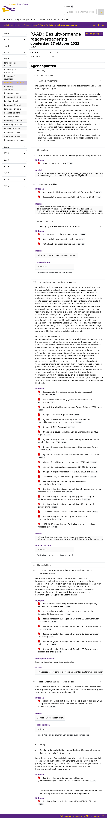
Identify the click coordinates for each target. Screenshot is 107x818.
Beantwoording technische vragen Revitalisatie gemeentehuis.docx (61, 482)
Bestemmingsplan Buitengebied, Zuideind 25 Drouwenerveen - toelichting (69, 635)
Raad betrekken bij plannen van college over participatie (63, 735)
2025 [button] (6, 39)
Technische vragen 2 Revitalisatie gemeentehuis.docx (69, 512)
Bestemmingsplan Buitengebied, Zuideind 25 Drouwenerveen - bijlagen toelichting (69, 650)
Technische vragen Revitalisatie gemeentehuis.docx (69, 476)
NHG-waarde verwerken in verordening (55, 272)
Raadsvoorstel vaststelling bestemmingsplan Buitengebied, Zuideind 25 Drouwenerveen (67, 605)
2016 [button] (6, 179)
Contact (64, 19)
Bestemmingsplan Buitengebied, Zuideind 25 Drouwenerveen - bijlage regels (69, 642)
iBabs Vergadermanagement (72, 816)
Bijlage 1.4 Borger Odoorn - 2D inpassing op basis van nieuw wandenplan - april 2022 (68, 440)
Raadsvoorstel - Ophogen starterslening (63, 234)
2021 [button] (6, 146)
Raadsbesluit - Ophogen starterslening (63, 239)
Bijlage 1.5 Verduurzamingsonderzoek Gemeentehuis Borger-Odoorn (68, 448)
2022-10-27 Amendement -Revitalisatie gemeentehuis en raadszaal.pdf (67, 525)
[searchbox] (80, 12)
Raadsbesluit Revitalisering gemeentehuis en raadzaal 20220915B (65, 400)
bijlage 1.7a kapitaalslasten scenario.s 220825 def (69, 467)
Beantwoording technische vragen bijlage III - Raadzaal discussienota (66, 505)
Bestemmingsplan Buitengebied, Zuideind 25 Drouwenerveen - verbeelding (69, 620)
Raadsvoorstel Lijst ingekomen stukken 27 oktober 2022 (71, 192)
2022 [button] (6, 59)
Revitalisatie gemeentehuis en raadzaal (55, 555)
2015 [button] (6, 186)
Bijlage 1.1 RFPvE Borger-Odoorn (60, 415)
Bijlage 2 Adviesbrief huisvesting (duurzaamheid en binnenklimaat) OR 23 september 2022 (64, 420)
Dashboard (7, 19)
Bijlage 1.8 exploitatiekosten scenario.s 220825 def (69, 472)
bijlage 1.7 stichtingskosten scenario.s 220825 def (69, 462)
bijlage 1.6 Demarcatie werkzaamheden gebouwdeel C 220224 (69, 455)
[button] (101, 12)
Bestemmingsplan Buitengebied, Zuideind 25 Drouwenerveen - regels (69, 627)
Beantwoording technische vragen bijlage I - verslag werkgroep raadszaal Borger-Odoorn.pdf (69, 490)
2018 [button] (6, 166)
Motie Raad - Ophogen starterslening (63, 244)
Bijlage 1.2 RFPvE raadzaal (58, 427)
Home (20, 25)
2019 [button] (6, 159)
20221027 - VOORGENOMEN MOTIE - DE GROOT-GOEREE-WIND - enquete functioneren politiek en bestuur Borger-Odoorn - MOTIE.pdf (70, 704)
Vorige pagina (95, 33)
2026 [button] (6, 33)
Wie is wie (52, 19)
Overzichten (37, 19)
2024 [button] (6, 46)
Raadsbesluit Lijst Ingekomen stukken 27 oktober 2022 (71, 197)
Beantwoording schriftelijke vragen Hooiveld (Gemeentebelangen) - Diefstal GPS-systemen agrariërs (66, 779)
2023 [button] (6, 52)
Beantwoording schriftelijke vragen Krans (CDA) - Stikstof (67, 802)
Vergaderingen (22, 19)
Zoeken (67, 6)
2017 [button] (6, 173)
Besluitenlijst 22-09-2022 (57, 163)
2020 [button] (6, 153)
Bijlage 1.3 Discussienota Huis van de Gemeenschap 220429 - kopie (69, 433)
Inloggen (97, 816)
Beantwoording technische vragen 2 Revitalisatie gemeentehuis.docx (62, 517)
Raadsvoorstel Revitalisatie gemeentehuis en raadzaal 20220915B (65, 393)
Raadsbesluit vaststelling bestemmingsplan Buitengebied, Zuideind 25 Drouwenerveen (67, 612)
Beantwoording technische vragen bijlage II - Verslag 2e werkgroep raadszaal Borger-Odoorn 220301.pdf (66, 497)
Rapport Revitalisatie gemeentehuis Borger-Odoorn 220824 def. (70, 408)
